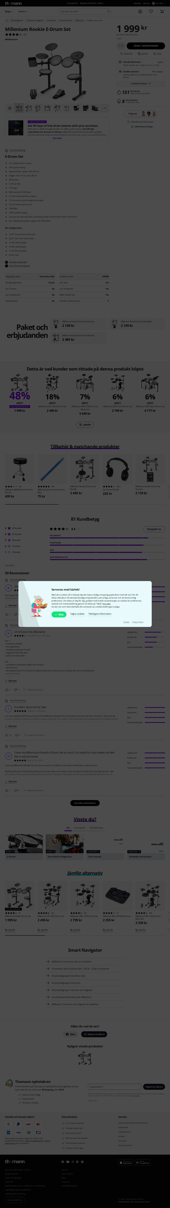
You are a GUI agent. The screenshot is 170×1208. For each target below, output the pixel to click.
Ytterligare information (99, 613)
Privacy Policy (138, 622)
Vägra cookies (77, 613)
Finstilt (127, 622)
